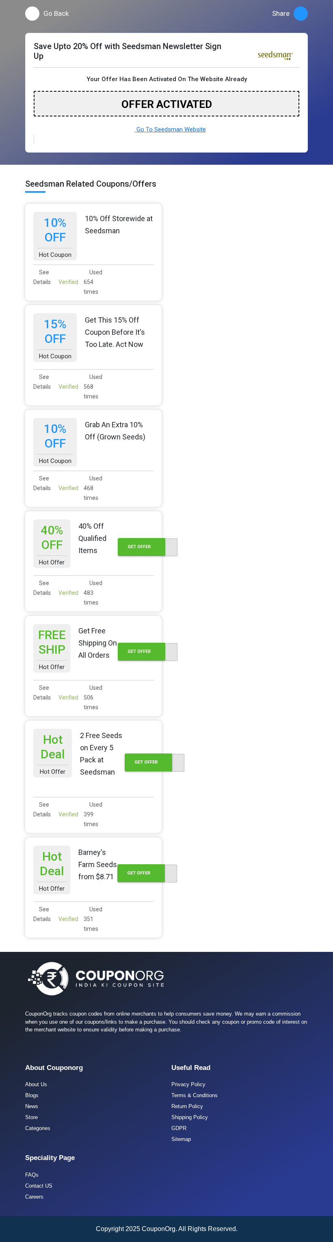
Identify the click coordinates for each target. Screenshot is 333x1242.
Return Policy (187, 1106)
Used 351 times (93, 919)
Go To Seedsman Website (170, 129)
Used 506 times (93, 697)
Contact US (38, 1186)
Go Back (56, 13)
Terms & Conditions (194, 1095)
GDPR (178, 1128)
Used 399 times (93, 814)
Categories (37, 1128)
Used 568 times (93, 387)
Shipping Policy (189, 1117)
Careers (34, 1197)
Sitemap (181, 1139)
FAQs (32, 1175)
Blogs (32, 1095)
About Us (36, 1084)
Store (31, 1117)
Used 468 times (93, 488)
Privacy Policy (188, 1084)
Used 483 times (93, 593)
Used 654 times (93, 282)
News (31, 1106)
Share (281, 13)
